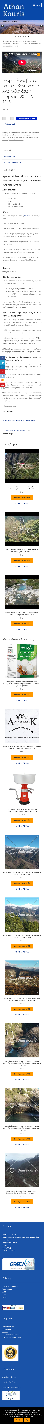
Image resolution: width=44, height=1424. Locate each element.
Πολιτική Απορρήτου (10, 1286)
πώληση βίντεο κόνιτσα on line (12, 140)
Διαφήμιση (6, 1329)
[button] (38, 54)
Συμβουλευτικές (8, 1326)
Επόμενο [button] (41, 26)
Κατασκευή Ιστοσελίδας (11, 1334)
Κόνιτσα (27, 216)
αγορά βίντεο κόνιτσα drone (17, 135)
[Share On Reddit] (2, 376)
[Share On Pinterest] (2, 371)
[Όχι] (41, 1416)
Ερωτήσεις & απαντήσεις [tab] (11, 162)
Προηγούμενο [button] (2, 26)
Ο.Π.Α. (4, 1297)
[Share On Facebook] (2, 358)
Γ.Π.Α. (4, 1292)
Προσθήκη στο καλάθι (26, 118)
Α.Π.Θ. (4, 1294)
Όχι (27, 1420)
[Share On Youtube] (2, 385)
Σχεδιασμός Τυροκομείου (11, 1337)
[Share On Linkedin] (2, 367)
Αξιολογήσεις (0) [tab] (8, 156)
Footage (18, 41)
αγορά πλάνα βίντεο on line (13, 430)
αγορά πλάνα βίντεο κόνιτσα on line (25, 137)
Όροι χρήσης (7, 1289)
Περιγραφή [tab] (6, 150)
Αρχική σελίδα (9, 41)
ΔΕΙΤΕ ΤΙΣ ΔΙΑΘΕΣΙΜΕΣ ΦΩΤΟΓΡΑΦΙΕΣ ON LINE (19, 420)
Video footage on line (29, 41)
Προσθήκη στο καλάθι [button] (22, 497)
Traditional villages (17, 133)
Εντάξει (18, 1420)
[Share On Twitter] (2, 362)
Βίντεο (5, 1332)
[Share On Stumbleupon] (2, 380)
